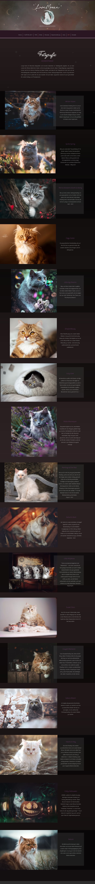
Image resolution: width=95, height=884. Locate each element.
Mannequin (72, 421)
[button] (30, 110)
